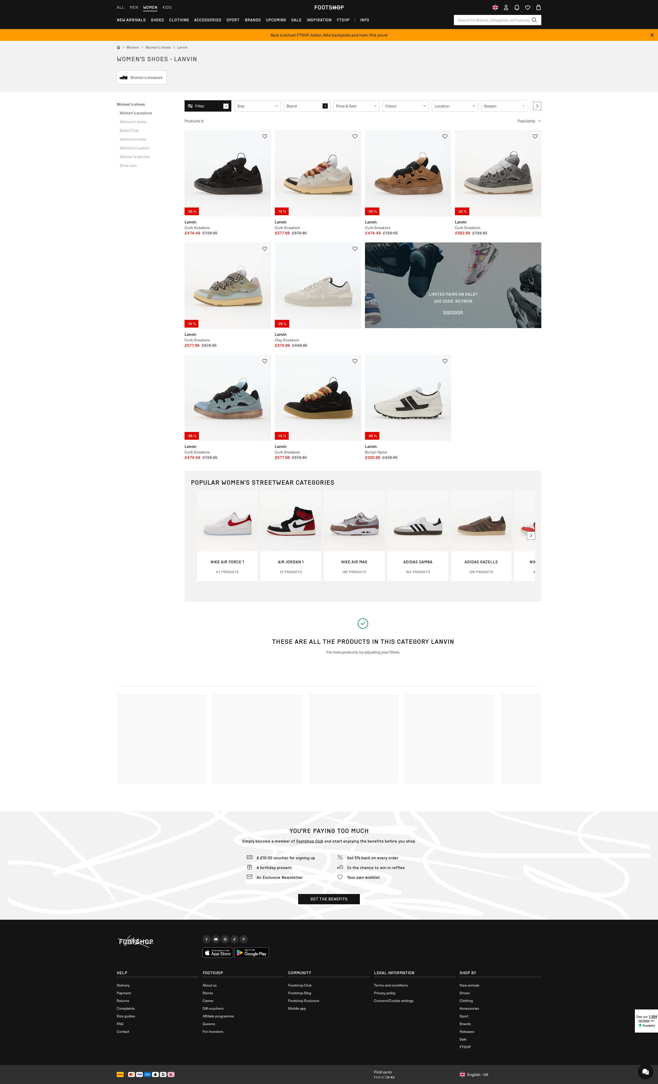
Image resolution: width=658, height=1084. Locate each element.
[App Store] (218, 952)
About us (210, 985)
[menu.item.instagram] (225, 939)
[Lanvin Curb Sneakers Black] (228, 173)
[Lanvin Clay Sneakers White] (318, 285)
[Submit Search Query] (534, 20)
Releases (467, 1031)
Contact (123, 1031)
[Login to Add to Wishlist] (265, 136)
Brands (253, 19)
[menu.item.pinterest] (244, 939)
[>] (537, 106)
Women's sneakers (136, 112)
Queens (209, 1023)
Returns (123, 1000)
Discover (453, 312)
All (120, 7)
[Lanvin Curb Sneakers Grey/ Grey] (498, 173)
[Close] (652, 35)
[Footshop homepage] (329, 7)
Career (208, 1000)
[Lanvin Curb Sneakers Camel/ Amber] (408, 173)
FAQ (120, 1023)
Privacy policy (385, 992)
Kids (167, 7)
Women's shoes (131, 104)
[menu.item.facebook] (207, 939)
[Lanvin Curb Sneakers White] (318, 173)
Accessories (207, 19)
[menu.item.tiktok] (234, 939)
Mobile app (297, 1008)
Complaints (126, 1008)
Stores (208, 992)
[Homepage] (157, 942)
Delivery (123, 985)
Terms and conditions (391, 985)
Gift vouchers (213, 1008)
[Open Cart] (538, 7)
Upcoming (276, 19)
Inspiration (319, 19)
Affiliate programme (218, 1016)
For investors (213, 1031)
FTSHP (343, 19)
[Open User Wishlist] (528, 7)
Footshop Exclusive (303, 1000)
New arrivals (131, 19)
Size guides (126, 1016)
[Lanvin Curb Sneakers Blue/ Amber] (228, 398)
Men (134, 7)
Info (364, 19)
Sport (233, 19)
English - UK (477, 1074)
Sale (296, 19)
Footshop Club (309, 841)
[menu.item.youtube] (216, 939)
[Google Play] (251, 952)
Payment (124, 992)
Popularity (526, 120)
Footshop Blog (299, 992)
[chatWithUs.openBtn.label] (645, 1071)
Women (150, 7)
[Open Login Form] (506, 7)
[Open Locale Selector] (495, 7)
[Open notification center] (517, 7)
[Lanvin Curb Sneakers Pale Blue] (228, 285)
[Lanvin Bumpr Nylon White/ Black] (408, 398)
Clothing (179, 19)
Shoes (157, 19)
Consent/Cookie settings (394, 1000)
